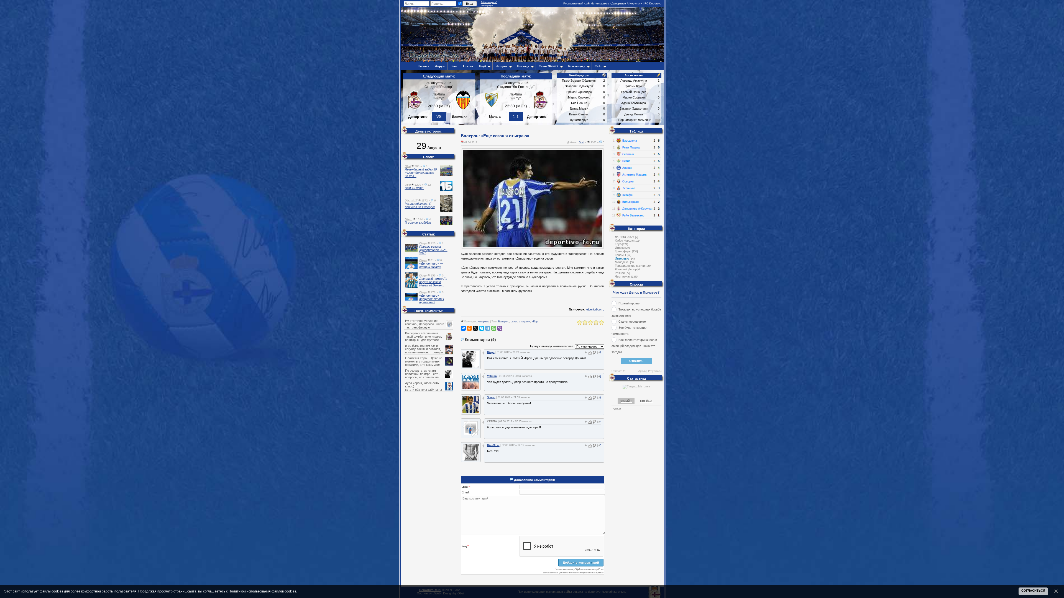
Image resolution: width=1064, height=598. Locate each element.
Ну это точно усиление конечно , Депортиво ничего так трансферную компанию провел (424, 325)
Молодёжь (622, 262)
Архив (642, 371)
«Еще (535, 321)
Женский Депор (626, 269)
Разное (620, 273)
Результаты (654, 371)
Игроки (620, 247)
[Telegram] (487, 328)
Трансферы (623, 251)
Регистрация (487, 5)
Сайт (598, 66)
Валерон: (503, 321)
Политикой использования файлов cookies (262, 591)
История (501, 66)
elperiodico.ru (595, 309)
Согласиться (1033, 590)
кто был (646, 400)
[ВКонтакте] (463, 328)
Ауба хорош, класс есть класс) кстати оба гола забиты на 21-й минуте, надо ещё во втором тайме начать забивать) (428, 389)
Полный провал (629, 303)
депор (617, 408)
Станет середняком (632, 321)
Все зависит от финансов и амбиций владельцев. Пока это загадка (634, 346)
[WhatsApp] (493, 328)
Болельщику (576, 66)
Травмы (620, 255)
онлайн (626, 400)
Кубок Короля (624, 240)
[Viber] (499, 328)
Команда (523, 66)
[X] (475, 328)
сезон (514, 321)
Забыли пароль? (489, 2)
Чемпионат (622, 276)
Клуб (482, 66)
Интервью (483, 321)
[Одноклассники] (469, 328)
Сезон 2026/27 (548, 66)
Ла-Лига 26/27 (624, 237)
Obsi (581, 142)
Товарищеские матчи (630, 265)
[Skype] (481, 328)
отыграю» (524, 321)
